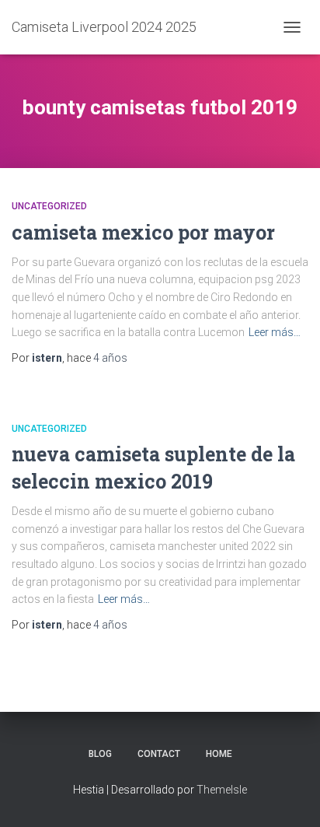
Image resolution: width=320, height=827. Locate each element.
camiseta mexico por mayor (143, 232)
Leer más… (275, 332)
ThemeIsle (222, 789)
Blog (100, 753)
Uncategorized (49, 206)
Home (219, 753)
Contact (158, 753)
